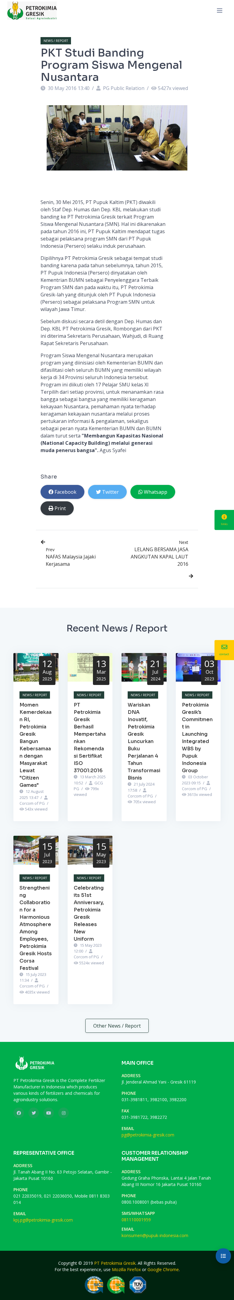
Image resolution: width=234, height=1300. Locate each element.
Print (60, 508)
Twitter (110, 492)
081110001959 (136, 1219)
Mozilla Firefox (126, 1269)
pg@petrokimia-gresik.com (148, 1135)
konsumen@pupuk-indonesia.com (155, 1235)
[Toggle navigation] (220, 10)
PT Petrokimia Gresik (115, 1263)
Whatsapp (155, 492)
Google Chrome (163, 1269)
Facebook (65, 492)
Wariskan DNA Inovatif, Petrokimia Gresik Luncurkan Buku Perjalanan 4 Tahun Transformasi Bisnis (144, 741)
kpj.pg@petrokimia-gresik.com (43, 1220)
